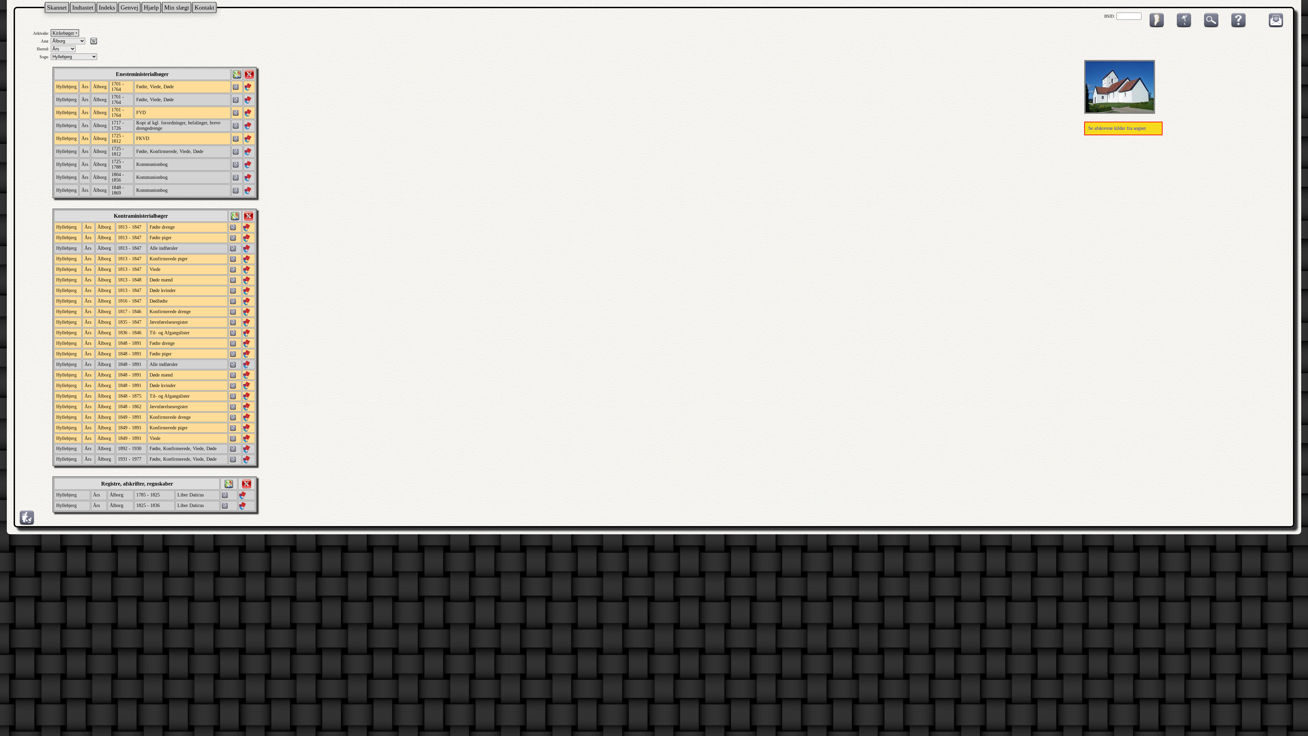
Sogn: (44, 57)
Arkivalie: (41, 33)
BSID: (1109, 16)
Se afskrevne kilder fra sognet (1117, 128)
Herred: (43, 49)
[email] (1274, 26)
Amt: (45, 41)
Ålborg (100, 86)
